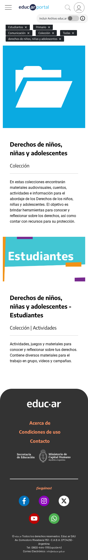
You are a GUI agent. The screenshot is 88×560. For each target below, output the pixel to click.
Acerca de (39, 423)
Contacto (40, 441)
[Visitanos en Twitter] (64, 501)
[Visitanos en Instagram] (44, 501)
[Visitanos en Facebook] (24, 501)
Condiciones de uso (40, 432)
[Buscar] (68, 8)
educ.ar (18, 536)
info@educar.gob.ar (56, 551)
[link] (79, 7)
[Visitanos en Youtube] (34, 518)
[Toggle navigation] (4, 2)
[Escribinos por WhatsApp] (54, 518)
